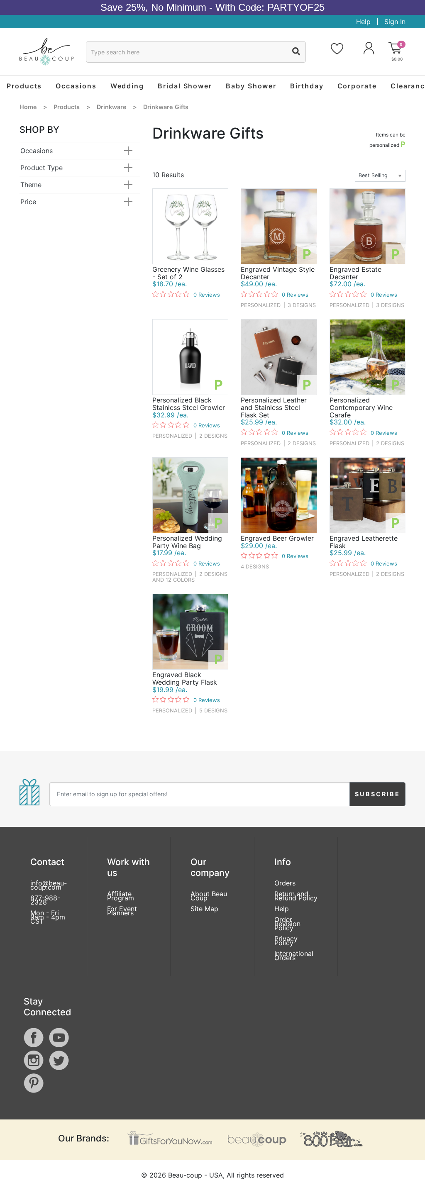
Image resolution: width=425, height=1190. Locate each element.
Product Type (41, 167)
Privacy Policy (286, 940)
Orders (285, 883)
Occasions (36, 150)
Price (28, 202)
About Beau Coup (209, 896)
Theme (31, 184)
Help (363, 21)
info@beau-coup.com (48, 885)
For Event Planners (122, 911)
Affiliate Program (120, 896)
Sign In (394, 21)
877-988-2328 (45, 900)
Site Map (204, 909)
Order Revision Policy (287, 923)
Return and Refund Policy (296, 896)
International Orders (293, 955)
